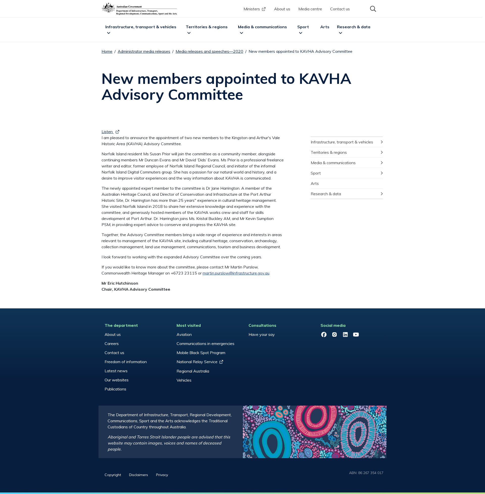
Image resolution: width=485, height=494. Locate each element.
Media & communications (262, 26)
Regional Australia (193, 371)
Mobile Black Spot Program (201, 352)
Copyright (113, 475)
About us (282, 8)
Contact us (340, 8)
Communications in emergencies (205, 343)
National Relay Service (197, 361)
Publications (115, 388)
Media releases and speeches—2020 (209, 51)
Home (107, 51)
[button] (373, 8)
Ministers (252, 8)
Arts (324, 26)
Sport (303, 26)
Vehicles (184, 380)
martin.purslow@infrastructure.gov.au (236, 273)
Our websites (117, 379)
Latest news (116, 370)
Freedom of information (126, 361)
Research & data (353, 26)
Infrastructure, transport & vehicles (140, 26)
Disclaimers (138, 475)
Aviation (184, 334)
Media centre (310, 8)
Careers (112, 343)
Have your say (262, 334)
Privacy (162, 475)
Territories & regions (207, 26)
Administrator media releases (144, 51)
